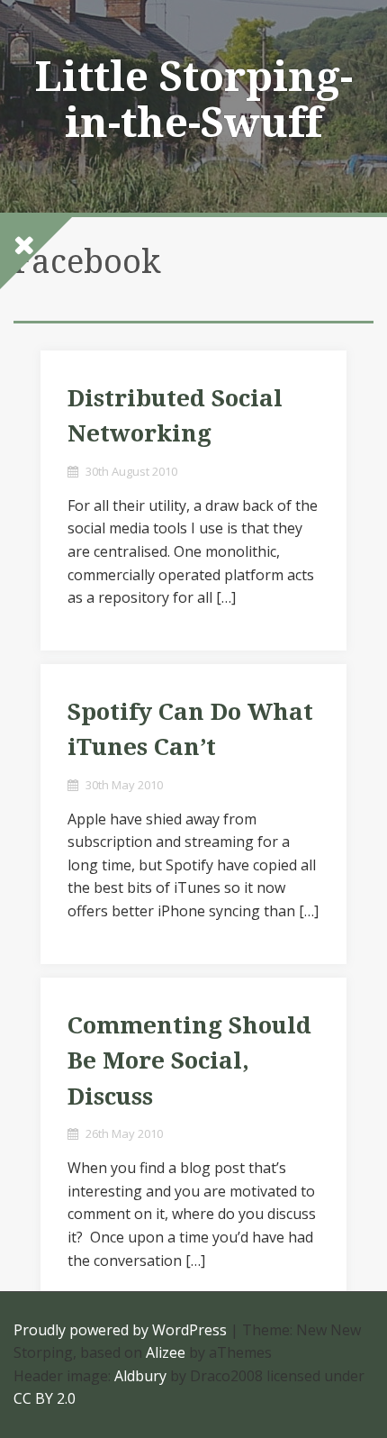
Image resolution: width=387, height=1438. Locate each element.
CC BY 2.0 (45, 1398)
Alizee (165, 1352)
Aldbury (140, 1376)
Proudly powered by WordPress (120, 1330)
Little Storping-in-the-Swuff (194, 99)
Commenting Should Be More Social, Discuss (189, 1061)
